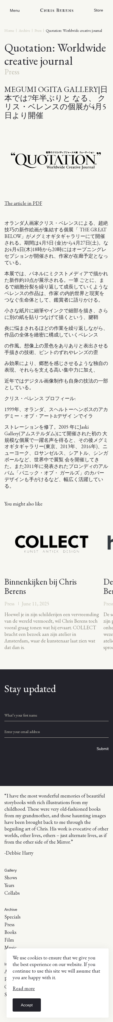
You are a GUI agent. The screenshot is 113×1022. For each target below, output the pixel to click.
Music (10, 947)
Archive (24, 30)
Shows (10, 877)
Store (98, 10)
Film (9, 940)
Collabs (12, 893)
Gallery (10, 870)
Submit (103, 748)
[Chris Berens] (56, 10)
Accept (27, 1005)
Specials (12, 917)
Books (10, 932)
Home (9, 30)
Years (9, 885)
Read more (24, 988)
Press (38, 30)
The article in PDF (23, 203)
